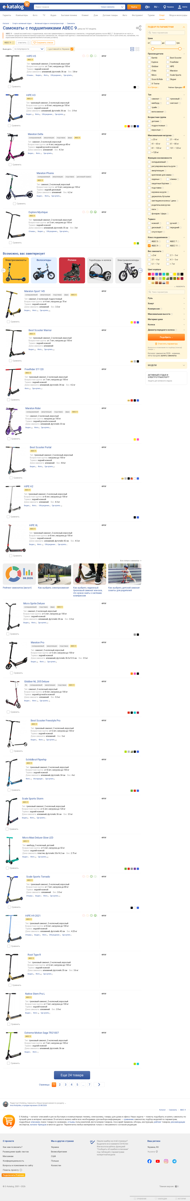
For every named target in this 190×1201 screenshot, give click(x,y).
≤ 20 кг (154, 139)
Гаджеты (7, 15)
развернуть (180, 286)
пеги (154, 209)
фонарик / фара (159, 214)
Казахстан (56, 1165)
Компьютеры (22, 15)
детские (155, 121)
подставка (61, 138)
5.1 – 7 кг (156, 264)
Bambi (154, 58)
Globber (155, 66)
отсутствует (157, 232)
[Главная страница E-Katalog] (16, 7)
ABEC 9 (7, 43)
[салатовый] (125, 752)
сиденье (155, 179)
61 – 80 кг (174, 144)
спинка (173, 179)
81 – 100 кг (156, 148)
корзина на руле (159, 192)
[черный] (135, 87)
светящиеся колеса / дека (164, 201)
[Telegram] (174, 1161)
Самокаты (71, 23)
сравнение (129, 1119)
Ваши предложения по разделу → (51, 1103)
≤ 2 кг (154, 255)
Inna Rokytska (15, 1105)
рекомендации (178, 1122)
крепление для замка (161, 175)
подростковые (158, 125)
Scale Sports (175, 75)
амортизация (49, 138)
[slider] (152, 48)
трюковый (174, 99)
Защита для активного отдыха (160, 381)
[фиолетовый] (135, 869)
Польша (55, 1161)
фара (70, 138)
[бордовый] (138, 713)
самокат (155, 99)
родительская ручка (161, 205)
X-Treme (155, 84)
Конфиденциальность (13, 1161)
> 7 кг (172, 264)
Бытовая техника (69, 15)
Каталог (6, 23)
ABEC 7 (173, 241)
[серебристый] (132, 126)
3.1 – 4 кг (156, 259)
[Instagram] (166, 1161)
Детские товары (110, 15)
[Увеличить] (14, 69)
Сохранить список (45, 43)
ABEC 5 (155, 241)
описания (35, 1122)
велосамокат (158, 112)
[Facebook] (149, 1161)
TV (44, 15)
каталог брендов (38, 1124)
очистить (22, 43)
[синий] (138, 126)
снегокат (174, 103)
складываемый (35, 138)
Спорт (162, 15)
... (83, 1084)
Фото (35, 15)
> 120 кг (155, 152)
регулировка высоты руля (163, 166)
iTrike (154, 71)
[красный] (129, 126)
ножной (155, 223)
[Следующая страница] (99, 1084)
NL (26, 685)
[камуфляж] (132, 752)
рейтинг (157, 1122)
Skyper (173, 79)
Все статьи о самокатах (129, 561)
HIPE (172, 66)
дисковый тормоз (84, 177)
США (53, 1156)
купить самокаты (169, 355)
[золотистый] (132, 361)
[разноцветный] (132, 478)
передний (174, 227)
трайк (154, 107)
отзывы (71, 1122)
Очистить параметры (167, 344)
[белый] (138, 87)
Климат (85, 15)
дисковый (156, 227)
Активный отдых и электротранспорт (49, 23)
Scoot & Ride (157, 79)
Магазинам (8, 1156)
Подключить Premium (13, 1175)
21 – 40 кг (174, 139)
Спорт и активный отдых (22, 23)
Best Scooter (176, 58)
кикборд (155, 103)
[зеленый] (138, 243)
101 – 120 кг (175, 148)
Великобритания (59, 1151)
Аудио (53, 15)
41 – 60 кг (156, 144)
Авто (125, 15)
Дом (96, 15)
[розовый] (135, 322)
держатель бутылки (161, 196)
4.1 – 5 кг (174, 259)
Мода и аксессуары (178, 15)
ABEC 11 (174, 246)
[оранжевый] (132, 674)
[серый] (135, 634)
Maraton (174, 71)
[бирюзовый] (135, 713)
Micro (154, 75)
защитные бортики (160, 183)
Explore (155, 62)
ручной (173, 223)
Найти (134, 7)
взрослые (156, 130)
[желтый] (125, 126)
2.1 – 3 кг (174, 255)
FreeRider (174, 62)
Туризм (151, 15)
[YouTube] (158, 1161)
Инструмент (137, 15)
